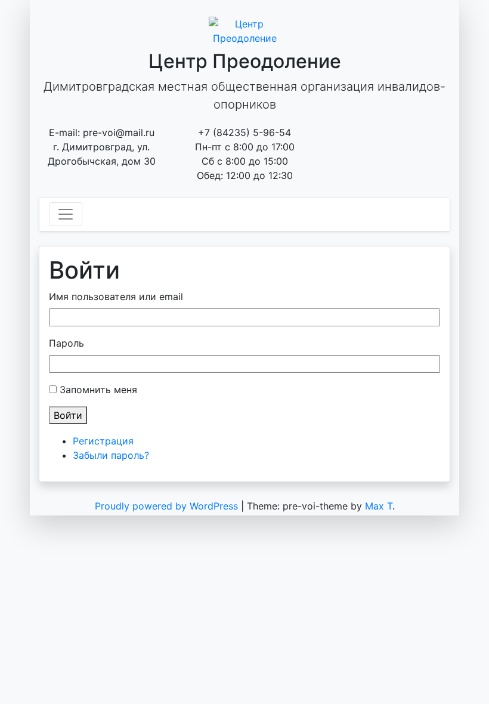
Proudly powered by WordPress (168, 506)
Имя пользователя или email (116, 296)
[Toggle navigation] (65, 214)
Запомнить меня (98, 390)
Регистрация (103, 441)
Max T (378, 506)
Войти (68, 415)
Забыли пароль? (111, 455)
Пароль (66, 343)
